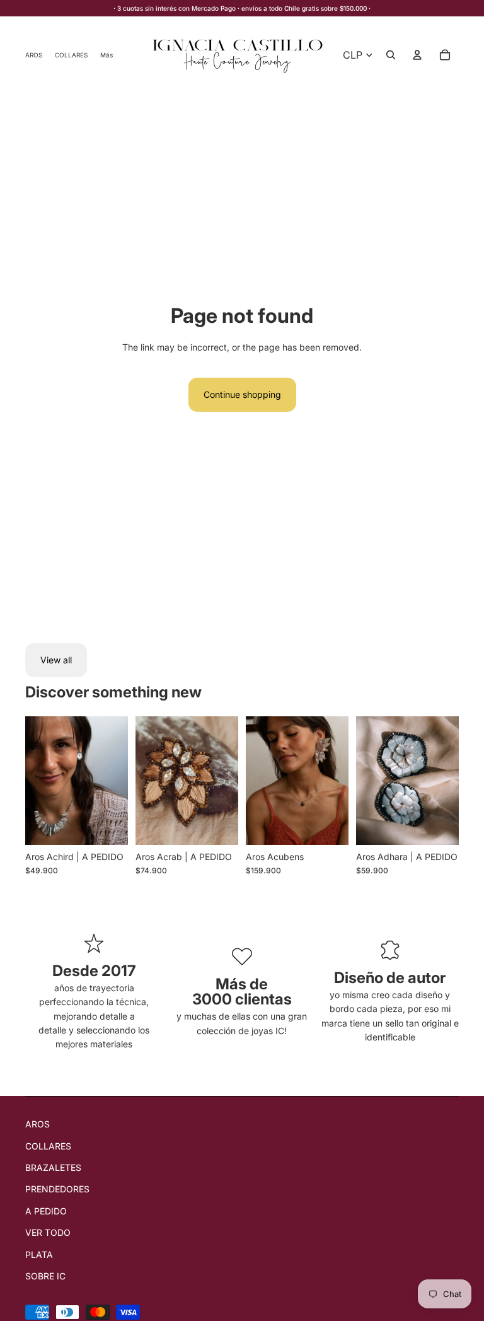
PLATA (39, 1254)
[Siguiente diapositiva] (114, 780)
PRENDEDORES (57, 1189)
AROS (37, 1124)
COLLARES (48, 1146)
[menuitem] (106, 54)
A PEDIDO (46, 1211)
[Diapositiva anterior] (39, 780)
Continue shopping (242, 394)
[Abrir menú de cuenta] (417, 55)
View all (56, 660)
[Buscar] (391, 55)
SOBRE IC (45, 1276)
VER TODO (48, 1232)
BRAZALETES (53, 1167)
